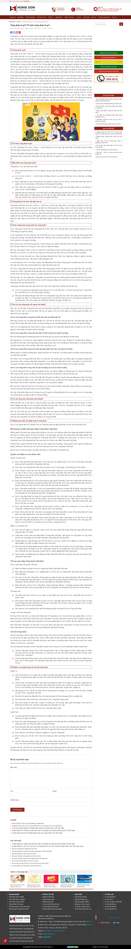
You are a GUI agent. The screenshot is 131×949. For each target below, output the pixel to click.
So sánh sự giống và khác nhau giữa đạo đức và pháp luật (29, 858)
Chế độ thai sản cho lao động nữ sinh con (17, 885)
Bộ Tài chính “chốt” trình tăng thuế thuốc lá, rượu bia (108, 107)
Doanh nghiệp (30, 17)
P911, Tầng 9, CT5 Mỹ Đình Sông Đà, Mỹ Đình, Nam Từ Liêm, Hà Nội (110, 10)
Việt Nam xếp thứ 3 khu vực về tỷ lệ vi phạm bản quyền (108, 120)
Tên (12, 791)
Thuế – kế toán (69, 17)
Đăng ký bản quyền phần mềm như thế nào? (108, 137)
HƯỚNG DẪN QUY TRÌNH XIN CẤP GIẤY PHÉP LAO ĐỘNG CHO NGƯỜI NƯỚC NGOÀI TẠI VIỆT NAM (43, 830)
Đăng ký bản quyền (48, 899)
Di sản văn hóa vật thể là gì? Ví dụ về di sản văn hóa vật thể (30, 863)
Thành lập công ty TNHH (16, 902)
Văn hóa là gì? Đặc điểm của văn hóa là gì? (25, 861)
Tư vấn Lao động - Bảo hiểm (113, 902)
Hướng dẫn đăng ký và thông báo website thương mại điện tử (67, 885)
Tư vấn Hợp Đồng (110, 897)
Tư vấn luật (109, 894)
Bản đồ (88, 921)
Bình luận (14, 767)
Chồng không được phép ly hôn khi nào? (108, 124)
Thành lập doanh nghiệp (16, 897)
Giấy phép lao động (81, 897)
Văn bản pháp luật (104, 17)
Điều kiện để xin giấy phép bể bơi (83, 885)
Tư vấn (79, 17)
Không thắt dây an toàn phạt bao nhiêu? (24, 853)
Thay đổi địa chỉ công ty (16, 904)
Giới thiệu (20, 17)
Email (55, 791)
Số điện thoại (14, 800)
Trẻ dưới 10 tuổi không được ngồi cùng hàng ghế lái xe (108, 116)
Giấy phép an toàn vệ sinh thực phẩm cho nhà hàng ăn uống (34, 885)
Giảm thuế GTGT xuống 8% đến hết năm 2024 (108, 111)
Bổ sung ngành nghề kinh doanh (19, 909)
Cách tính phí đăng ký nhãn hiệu (109, 71)
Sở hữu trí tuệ (41, 17)
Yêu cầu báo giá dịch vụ (108, 57)
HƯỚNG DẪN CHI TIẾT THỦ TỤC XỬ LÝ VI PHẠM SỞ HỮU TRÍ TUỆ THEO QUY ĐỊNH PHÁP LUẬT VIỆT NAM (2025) (48, 846)
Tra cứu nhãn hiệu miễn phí (108, 67)
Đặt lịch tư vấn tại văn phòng (108, 53)
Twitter (118, 923)
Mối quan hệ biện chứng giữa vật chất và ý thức (26, 856)
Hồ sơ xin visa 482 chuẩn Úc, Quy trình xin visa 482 (108, 146)
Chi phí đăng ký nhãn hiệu (51, 906)
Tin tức (19, 21)
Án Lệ (114, 17)
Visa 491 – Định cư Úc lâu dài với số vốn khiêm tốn (108, 153)
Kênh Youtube (105, 923)
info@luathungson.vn (48, 934)
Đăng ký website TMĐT (82, 902)
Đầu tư (51, 17)
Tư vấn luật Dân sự (110, 904)
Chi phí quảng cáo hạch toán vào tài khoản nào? (26, 866)
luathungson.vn (48, 931)
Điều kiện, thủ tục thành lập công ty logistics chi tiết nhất (108, 141)
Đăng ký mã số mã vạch (82, 904)
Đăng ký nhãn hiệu (48, 897)
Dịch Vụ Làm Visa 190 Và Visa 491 (106, 157)
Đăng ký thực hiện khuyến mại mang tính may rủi (50, 885)
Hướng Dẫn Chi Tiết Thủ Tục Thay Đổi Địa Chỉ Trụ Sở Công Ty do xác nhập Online (37, 826)
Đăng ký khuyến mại (81, 899)
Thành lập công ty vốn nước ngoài (19, 906)
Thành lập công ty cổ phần (17, 899)
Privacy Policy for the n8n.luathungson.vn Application (28, 823)
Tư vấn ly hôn (109, 899)
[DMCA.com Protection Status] (73, 947)
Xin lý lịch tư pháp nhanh (82, 906)
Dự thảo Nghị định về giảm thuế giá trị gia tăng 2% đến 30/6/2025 (32, 851)
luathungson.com (59, 931)
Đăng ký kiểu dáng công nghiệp (52, 909)
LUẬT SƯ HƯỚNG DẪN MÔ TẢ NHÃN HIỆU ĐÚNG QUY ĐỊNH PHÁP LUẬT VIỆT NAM (38, 828)
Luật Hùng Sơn (114, 917)
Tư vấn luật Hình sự (111, 909)
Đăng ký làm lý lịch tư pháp (109, 62)
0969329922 (26, 1)
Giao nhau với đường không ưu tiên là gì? (109, 103)
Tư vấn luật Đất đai (110, 906)
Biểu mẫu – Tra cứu (90, 17)
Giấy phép (59, 17)
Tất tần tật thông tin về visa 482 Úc (107, 150)
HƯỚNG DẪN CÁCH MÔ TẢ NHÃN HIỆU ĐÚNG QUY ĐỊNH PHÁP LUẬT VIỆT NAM (37, 833)
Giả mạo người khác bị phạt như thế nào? (24, 849)
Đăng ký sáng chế (48, 902)
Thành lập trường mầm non (83, 909)
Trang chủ (13, 17)
